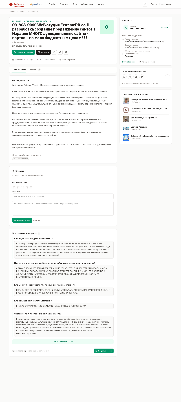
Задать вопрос (105, 351)
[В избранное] (54, 52)
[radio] (14, 187)
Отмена (36, 220)
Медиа (101, 4)
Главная (12, 11)
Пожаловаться (148, 62)
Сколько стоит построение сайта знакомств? (37, 314)
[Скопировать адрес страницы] (163, 41)
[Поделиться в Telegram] (130, 76)
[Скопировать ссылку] (141, 76)
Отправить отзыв (22, 220)
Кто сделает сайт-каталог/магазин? (33, 301)
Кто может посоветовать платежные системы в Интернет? (44, 285)
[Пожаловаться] (66, 52)
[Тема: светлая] (145, 4)
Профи (52, 4)
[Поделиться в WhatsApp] (124, 76)
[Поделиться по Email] (135, 76)
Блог (75, 4)
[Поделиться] (60, 52)
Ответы (35, 70)
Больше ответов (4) (61, 342)
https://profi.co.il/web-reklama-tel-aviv (140, 47)
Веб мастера (33, 11)
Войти (154, 4)
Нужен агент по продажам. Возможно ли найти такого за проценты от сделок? (54, 263)
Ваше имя (16, 192)
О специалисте (19, 70)
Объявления (87, 4)
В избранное (129, 62)
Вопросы (64, 4)
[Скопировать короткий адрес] (158, 47)
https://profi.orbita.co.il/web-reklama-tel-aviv (143, 41)
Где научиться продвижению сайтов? (33, 238)
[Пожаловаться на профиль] (167, 76)
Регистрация (165, 4)
